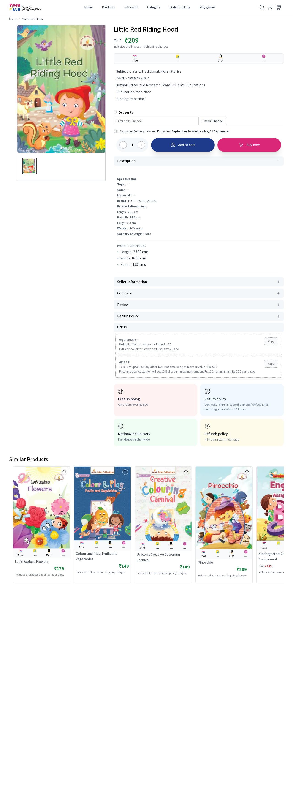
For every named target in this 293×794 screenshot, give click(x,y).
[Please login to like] (64, 472)
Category (153, 7)
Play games (207, 7)
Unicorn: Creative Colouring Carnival (158, 557)
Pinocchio (205, 562)
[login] (270, 7)
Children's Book (32, 19)
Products (108, 7)
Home (88, 7)
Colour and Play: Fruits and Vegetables (96, 556)
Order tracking (180, 7)
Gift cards (131, 7)
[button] (61, 148)
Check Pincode (213, 121)
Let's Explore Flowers (32, 561)
